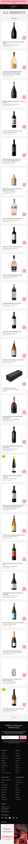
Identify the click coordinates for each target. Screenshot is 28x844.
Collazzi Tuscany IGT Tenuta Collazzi (12, 130)
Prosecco (17, 780)
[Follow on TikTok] (13, 818)
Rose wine (3, 763)
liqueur (3, 768)
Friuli (16, 763)
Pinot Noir (3, 792)
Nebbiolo (3, 797)
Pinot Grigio (4, 799)
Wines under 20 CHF (6, 772)
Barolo (17, 787)
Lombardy (17, 758)
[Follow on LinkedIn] (17, 818)
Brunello (17, 797)
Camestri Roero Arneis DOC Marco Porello (14, 535)
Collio (16, 785)
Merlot (3, 782)
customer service (5, 811)
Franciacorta (18, 782)
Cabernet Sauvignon (6, 780)
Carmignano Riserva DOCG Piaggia (12, 303)
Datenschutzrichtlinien (6, 741)
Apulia (16, 765)
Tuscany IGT (18, 799)
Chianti (17, 794)
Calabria (17, 768)
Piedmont (17, 755)
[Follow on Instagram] (6, 818)
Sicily (16, 772)
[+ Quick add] (24, 38)
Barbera (3, 794)
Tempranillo (4, 787)
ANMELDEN (7, 836)
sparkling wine (4, 758)
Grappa (3, 760)
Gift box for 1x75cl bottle (9, 388)
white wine (4, 755)
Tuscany (17, 753)
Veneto (17, 760)
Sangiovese (4, 789)
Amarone (17, 792)
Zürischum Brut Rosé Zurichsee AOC (12, 651)
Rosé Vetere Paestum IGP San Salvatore (13, 218)
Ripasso (17, 789)
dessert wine (4, 765)
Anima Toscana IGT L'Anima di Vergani (12, 246)
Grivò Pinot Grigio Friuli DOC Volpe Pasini (13, 359)
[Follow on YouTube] (10, 818)
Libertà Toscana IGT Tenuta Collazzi (12, 331)
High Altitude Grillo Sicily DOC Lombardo (13, 622)
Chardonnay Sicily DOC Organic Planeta (13, 708)
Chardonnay (4, 785)
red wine (3, 753)
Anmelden (23, 737)
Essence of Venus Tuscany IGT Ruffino (13, 275)
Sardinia (17, 770)
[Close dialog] (26, 824)
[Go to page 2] (16, 717)
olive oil (3, 770)
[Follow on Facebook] (2, 818)
